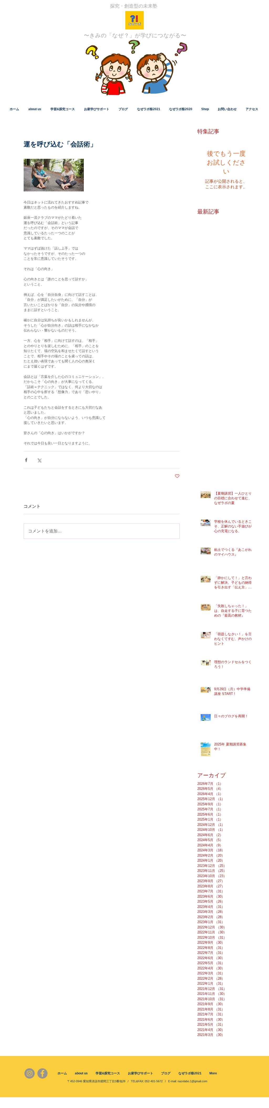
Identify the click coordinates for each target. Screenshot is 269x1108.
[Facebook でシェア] (26, 460)
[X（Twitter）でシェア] (39, 460)
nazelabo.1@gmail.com (192, 1081)
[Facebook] (42, 1073)
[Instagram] (29, 1073)
